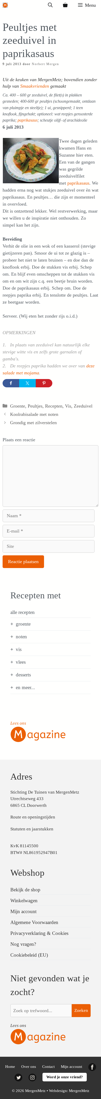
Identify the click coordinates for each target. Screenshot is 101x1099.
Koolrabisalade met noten (34, 414)
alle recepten (22, 612)
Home (10, 1067)
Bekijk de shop (25, 889)
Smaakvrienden (34, 86)
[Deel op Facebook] (11, 383)
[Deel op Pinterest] (44, 383)
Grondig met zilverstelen (33, 422)
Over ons (28, 1067)
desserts (23, 674)
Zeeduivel (83, 406)
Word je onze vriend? (64, 1077)
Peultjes (35, 406)
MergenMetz (79, 1091)
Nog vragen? (23, 944)
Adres (21, 777)
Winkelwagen (24, 900)
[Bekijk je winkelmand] (65, 5)
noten (21, 636)
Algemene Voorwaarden (34, 922)
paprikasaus (28, 120)
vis (18, 649)
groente (23, 624)
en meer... (25, 687)
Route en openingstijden (32, 817)
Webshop (27, 873)
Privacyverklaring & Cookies (39, 933)
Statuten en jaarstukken (31, 829)
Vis (68, 406)
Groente (17, 406)
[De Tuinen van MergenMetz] (5, 5)
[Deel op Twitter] (27, 383)
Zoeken (81, 1010)
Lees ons (18, 723)
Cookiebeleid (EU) (29, 955)
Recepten (53, 406)
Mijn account (23, 911)
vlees (21, 662)
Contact (48, 1067)
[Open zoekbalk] (50, 5)
